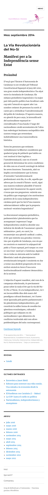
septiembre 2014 (13, 445)
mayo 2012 (11, 458)
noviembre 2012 (13, 455)
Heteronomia (25, 340)
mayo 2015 (11, 439)
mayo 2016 (11, 426)
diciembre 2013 (13, 452)
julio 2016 (10, 422)
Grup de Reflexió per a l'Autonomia (17, 488)
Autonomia (35, 337)
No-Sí (6, 342)
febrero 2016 (12, 432)
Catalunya (8, 340)
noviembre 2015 (13, 435)
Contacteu (9, 481)
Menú (40, 8)
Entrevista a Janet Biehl (17, 380)
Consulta (15, 340)
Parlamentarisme (15, 342)
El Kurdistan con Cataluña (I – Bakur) (23, 393)
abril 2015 (10, 442)
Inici (6, 469)
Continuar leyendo (12, 329)
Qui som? (8, 475)
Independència (36, 340)
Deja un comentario (31, 342)
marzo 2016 (11, 429)
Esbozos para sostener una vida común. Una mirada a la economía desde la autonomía (24, 387)
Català (9, 361)
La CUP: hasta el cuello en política (21, 397)
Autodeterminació (23, 337)
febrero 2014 (12, 448)
